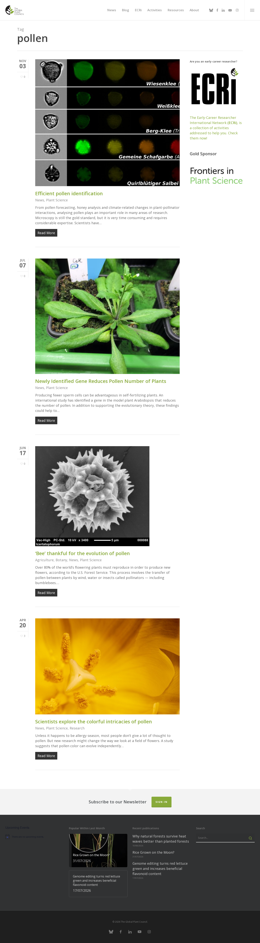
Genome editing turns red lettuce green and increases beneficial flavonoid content (160, 868)
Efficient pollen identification (69, 193)
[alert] (34, 836)
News (39, 200)
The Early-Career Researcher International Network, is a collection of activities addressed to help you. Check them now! (216, 127)
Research (77, 728)
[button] (252, 10)
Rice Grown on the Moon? (153, 852)
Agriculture (44, 560)
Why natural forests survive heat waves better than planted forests (160, 839)
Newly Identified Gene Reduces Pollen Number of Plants (100, 381)
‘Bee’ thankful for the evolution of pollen (82, 553)
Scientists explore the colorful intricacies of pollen (93, 721)
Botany (61, 560)
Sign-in (161, 802)
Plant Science (57, 200)
